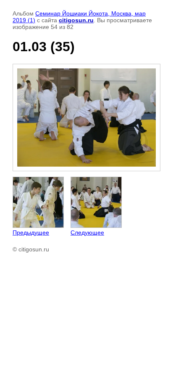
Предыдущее (31, 232)
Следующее (87, 232)
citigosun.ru (76, 20)
